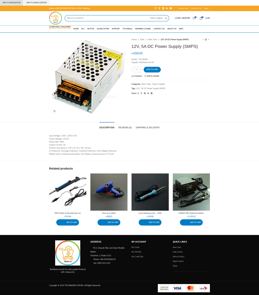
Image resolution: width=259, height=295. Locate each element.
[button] (67, 222)
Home (134, 40)
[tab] (106, 126)
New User (177, 247)
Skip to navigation (12, 3)
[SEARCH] (166, 18)
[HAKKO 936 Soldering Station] (191, 192)
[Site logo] (55, 18)
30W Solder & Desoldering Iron (67, 213)
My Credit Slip (137, 257)
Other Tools (152, 40)
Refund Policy (178, 257)
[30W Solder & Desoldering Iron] (67, 192)
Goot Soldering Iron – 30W (150, 213)
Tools (142, 40)
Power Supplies (158, 84)
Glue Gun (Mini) (109, 213)
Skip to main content (36, 3)
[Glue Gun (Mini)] (109, 192)
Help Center (178, 252)
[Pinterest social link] (163, 8)
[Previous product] (203, 39)
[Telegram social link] (171, 8)
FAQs (175, 266)
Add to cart (152, 69)
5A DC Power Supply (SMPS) (153, 89)
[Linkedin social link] (167, 8)
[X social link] (159, 8)
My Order (136, 247)
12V (137, 89)
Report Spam (178, 261)
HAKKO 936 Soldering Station (191, 213)
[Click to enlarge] (54, 111)
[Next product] (208, 39)
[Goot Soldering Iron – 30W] (150, 192)
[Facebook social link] (155, 8)
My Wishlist (136, 252)
